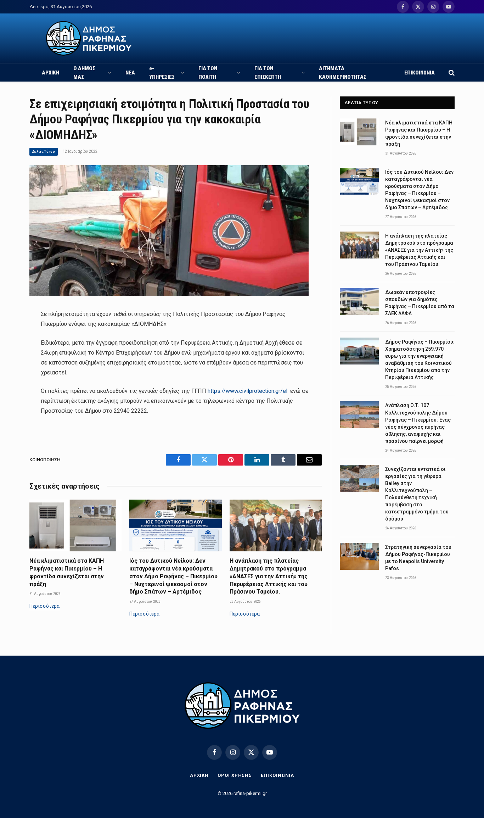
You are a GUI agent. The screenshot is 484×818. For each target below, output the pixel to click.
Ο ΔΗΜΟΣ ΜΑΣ (84, 72)
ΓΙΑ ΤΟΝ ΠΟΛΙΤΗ (207, 72)
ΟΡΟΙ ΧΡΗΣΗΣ (235, 775)
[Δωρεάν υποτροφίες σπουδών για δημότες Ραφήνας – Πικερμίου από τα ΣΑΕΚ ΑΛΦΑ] (359, 301)
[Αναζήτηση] (451, 72)
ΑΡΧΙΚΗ (50, 72)
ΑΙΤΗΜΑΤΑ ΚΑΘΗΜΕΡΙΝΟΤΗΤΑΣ (342, 72)
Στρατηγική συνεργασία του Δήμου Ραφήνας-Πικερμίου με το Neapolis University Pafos (418, 557)
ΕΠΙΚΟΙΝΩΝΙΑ (419, 72)
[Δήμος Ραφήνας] (88, 38)
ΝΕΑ (130, 72)
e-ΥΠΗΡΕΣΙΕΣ (162, 72)
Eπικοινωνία (277, 775)
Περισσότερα (44, 606)
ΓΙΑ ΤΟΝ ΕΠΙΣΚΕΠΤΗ (267, 72)
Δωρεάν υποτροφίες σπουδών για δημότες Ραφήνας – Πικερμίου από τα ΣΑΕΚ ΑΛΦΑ (419, 302)
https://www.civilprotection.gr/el (247, 391)
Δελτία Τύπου (43, 152)
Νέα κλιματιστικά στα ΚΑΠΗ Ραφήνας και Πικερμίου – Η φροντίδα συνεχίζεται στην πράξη (66, 572)
